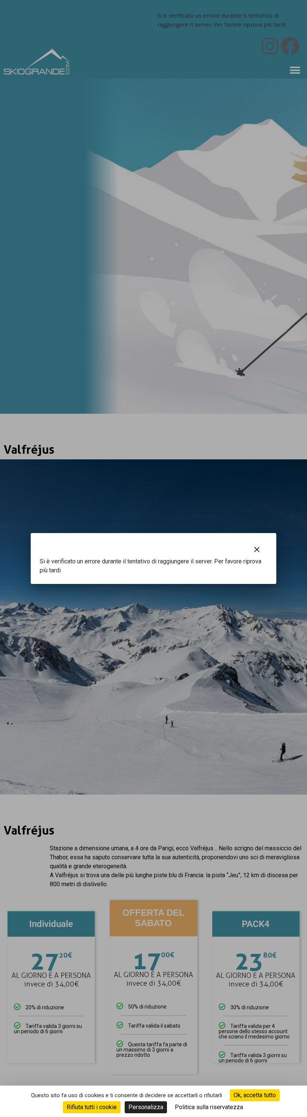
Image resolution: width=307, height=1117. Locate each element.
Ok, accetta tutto (255, 1095)
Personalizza (145, 1107)
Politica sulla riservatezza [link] (209, 1107)
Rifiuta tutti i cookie (92, 1107)
